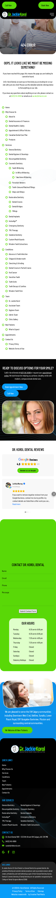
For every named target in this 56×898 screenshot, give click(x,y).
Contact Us (9, 339)
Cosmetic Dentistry (16, 163)
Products (12, 139)
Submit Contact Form (28, 611)
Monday (16, 629)
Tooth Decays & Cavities (17, 286)
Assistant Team (14, 305)
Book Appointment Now (14, 386)
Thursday (16, 642)
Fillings (14, 211)
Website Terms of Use (16, 348)
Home (7, 107)
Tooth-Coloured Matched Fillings (23, 187)
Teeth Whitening (18, 168)
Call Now (8, 5)
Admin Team (13, 314)
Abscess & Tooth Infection (18, 254)
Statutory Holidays (19, 660)
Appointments (10, 334)
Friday (15, 647)
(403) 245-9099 (16, 96)
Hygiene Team (14, 310)
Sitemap (41, 891)
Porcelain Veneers (18, 182)
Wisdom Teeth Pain (16, 291)
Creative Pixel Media (37, 894)
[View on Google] (8, 485)
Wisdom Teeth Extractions (18, 244)
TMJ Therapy (13, 230)
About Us (12, 116)
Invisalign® (13, 221)
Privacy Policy (14, 344)
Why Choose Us (10, 112)
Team (7, 296)
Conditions (9, 249)
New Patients (10, 324)
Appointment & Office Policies (19, 130)
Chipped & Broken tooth (17, 258)
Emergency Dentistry (16, 225)
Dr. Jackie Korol (14, 301)
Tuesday (16, 633)
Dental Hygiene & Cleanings (18, 154)
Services (8, 145)
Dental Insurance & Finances (19, 121)
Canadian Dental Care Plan (18, 135)
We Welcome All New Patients (16, 730)
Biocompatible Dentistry (17, 158)
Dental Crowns (17, 201)
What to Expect (14, 329)
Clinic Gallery (13, 319)
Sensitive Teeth (14, 277)
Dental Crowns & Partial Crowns (20, 268)
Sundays (16, 655)
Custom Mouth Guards (16, 239)
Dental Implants (14, 216)
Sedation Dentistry (15, 235)
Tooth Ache (13, 281)
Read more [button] (16, 504)
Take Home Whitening (23, 177)
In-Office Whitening (22, 172)
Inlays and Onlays (18, 191)
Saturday (16, 651)
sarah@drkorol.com (39, 96)
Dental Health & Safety (16, 125)
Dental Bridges (17, 206)
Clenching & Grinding (16, 263)
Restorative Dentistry (16, 197)
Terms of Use (30, 891)
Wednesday (17, 638)
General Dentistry (15, 149)
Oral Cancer (13, 272)
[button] (2, 494)
